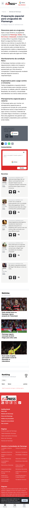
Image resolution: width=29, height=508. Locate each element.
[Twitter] (15, 402)
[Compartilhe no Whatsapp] (9, 143)
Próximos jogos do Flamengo (9, 431)
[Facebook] (11, 402)
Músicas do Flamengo (7, 440)
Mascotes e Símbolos (21, 458)
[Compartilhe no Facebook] (6, 143)
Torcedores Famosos (21, 479)
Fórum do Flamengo (6, 416)
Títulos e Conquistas (21, 448)
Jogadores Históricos (6, 452)
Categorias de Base (6, 469)
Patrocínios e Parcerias (7, 465)
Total (3, 380)
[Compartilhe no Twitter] (2, 143)
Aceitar (25, 500)
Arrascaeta (12, 37)
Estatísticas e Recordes (22, 461)
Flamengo (13, 34)
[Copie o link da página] (12, 143)
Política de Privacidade (14, 502)
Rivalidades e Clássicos (21, 454)
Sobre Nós (4, 411)
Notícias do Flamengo (7, 413)
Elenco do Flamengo (6, 438)
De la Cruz (4, 37)
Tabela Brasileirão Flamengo (8, 433)
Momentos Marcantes (21, 469)
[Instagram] (6, 402)
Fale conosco (4, 423)
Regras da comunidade (7, 421)
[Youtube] (2, 402)
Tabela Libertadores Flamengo (9, 436)
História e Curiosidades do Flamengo (14, 446)
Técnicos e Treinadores (21, 452)
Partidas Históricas (6, 458)
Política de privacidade (7, 418)
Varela (20, 34)
